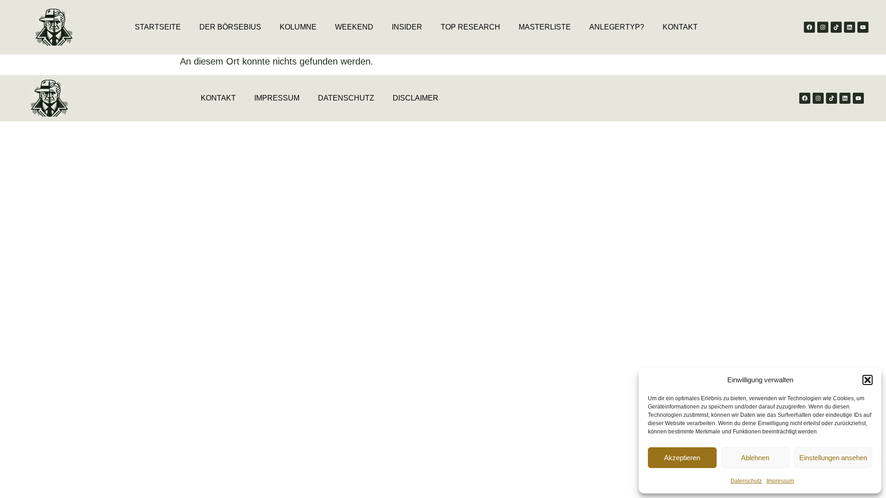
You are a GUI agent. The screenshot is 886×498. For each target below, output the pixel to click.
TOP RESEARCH (470, 27)
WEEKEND (354, 27)
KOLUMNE (298, 27)
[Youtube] (862, 27)
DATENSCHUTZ (346, 98)
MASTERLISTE (545, 27)
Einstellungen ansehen (833, 458)
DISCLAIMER (415, 98)
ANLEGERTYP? (616, 27)
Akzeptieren (682, 458)
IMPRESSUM (276, 98)
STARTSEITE (158, 27)
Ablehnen (755, 458)
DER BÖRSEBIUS (230, 27)
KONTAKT (680, 27)
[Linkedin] (849, 27)
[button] (867, 380)
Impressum (780, 481)
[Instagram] (822, 27)
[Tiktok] (836, 27)
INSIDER (407, 27)
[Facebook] (809, 27)
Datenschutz (746, 481)
